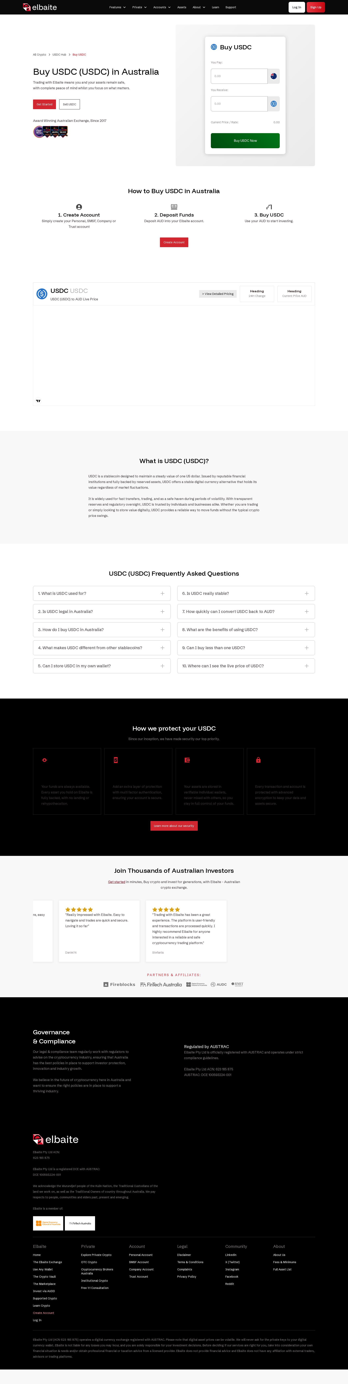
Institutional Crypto (94, 1280)
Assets (181, 7)
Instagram (232, 1269)
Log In (296, 7)
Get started (116, 882)
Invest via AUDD (44, 1291)
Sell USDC (69, 104)
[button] (117, 7)
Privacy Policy (186, 1276)
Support (231, 7)
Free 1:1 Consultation (95, 1288)
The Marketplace (44, 1284)
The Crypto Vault (44, 1276)
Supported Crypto (45, 1298)
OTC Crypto (89, 1262)
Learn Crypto (41, 1305)
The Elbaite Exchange (47, 1262)
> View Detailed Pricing (218, 294)
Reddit (229, 1284)
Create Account (174, 242)
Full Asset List (282, 1269)
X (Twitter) (232, 1262)
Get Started (44, 104)
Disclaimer (184, 1255)
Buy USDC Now (245, 141)
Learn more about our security (174, 826)
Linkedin (230, 1255)
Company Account (141, 1269)
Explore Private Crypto (96, 1255)
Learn (215, 7)
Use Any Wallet (43, 1269)
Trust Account (138, 1276)
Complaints (184, 1269)
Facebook (231, 1276)
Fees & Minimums (284, 1262)
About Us (279, 1255)
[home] (40, 7)
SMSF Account (139, 1262)
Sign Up (315, 7)
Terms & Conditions (190, 1262)
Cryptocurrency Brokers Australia (97, 1271)
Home (37, 1255)
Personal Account (141, 1255)
